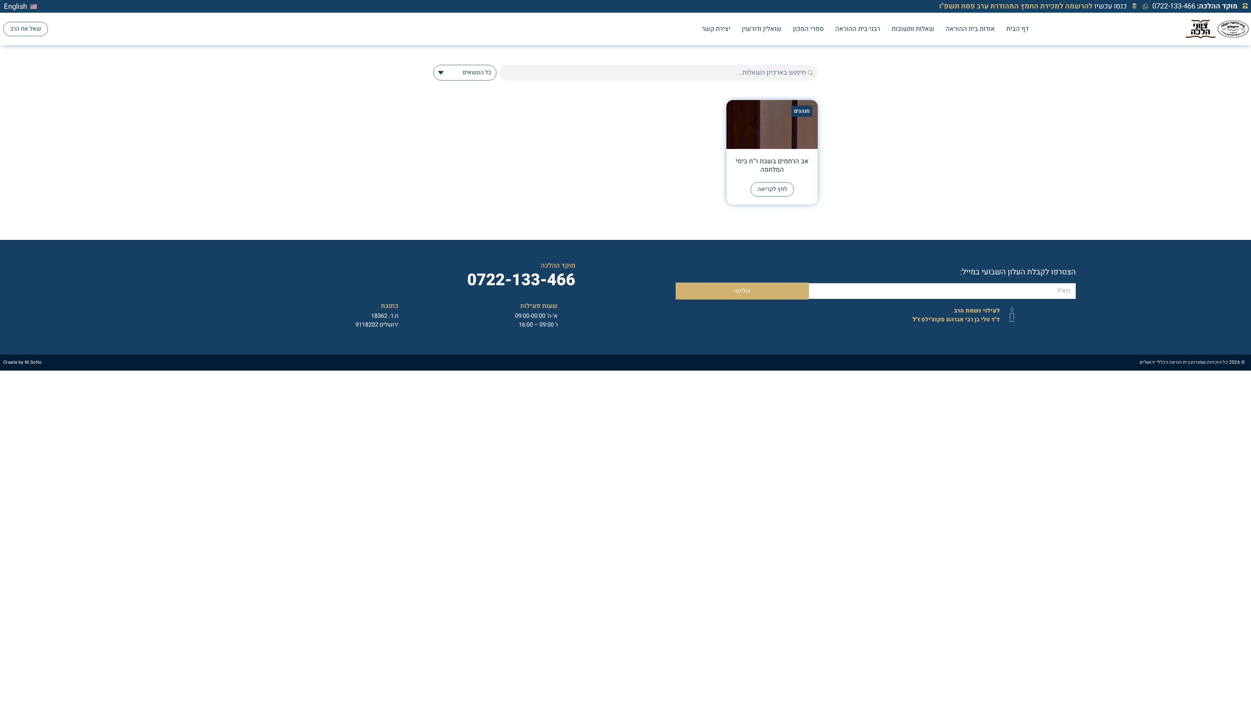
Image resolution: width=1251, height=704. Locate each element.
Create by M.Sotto (22, 362)
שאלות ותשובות (913, 29)
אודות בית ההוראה (970, 29)
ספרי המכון (808, 29)
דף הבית (1017, 29)
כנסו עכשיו (1033, 6)
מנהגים (802, 111)
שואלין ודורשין (762, 29)
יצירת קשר (716, 29)
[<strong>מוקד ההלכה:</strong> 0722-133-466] (1245, 5)
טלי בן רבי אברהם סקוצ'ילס (956, 315)
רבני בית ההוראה (857, 29)
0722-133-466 (1195, 6)
